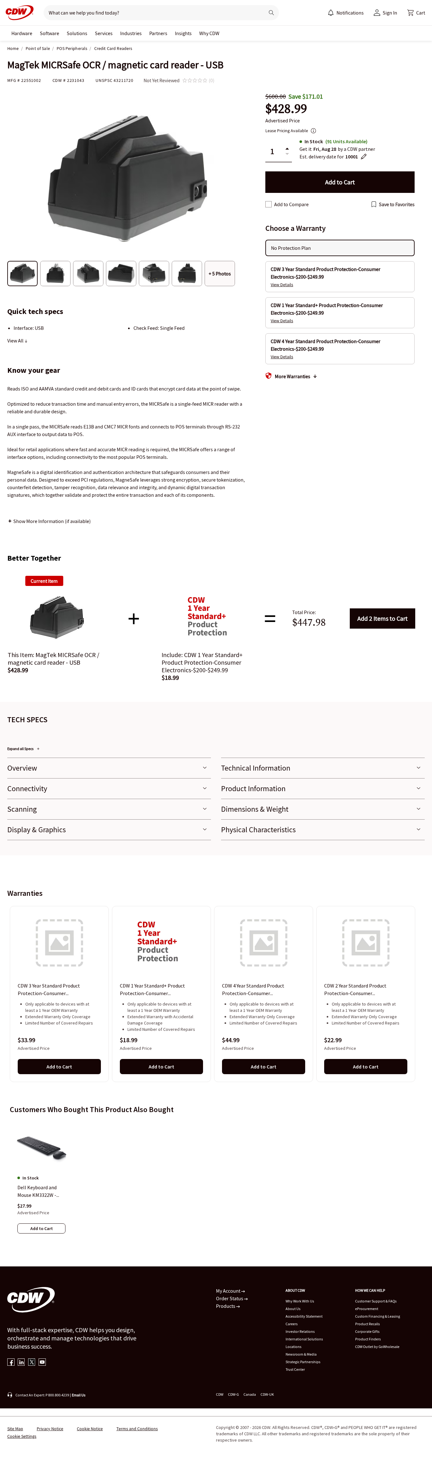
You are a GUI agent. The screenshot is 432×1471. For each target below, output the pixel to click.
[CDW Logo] (18, 12)
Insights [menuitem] (183, 33)
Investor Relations (300, 1331)
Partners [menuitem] (158, 33)
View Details (282, 284)
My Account (228, 1291)
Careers (292, 1323)
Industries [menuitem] (131, 33)
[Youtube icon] (42, 1362)
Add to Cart (382, 618)
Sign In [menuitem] (390, 12)
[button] (416, 12)
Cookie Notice (90, 1428)
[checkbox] (268, 204)
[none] (22, 33)
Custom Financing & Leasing (377, 1316)
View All (15, 340)
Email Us (78, 1395)
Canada (250, 1394)
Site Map (15, 1428)
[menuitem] (331, 12)
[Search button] (271, 13)
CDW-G (233, 1394)
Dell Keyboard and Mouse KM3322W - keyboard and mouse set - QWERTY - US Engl (39, 1191)
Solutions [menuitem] (77, 33)
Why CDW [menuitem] (209, 33)
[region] (216, 993)
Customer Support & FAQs (376, 1301)
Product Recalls (367, 1323)
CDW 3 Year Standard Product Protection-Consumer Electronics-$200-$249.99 (49, 990)
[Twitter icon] (31, 1362)
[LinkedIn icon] (21, 1362)
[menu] (345, 12)
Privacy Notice (50, 1428)
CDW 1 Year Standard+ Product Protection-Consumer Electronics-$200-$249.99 (152, 990)
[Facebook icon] (11, 1362)
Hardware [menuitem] (21, 33)
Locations (293, 1346)
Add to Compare (291, 204)
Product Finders (368, 1339)
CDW (219, 1394)
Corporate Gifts (367, 1331)
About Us (293, 1308)
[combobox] (152, 12)
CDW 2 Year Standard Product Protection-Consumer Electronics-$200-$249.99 (355, 990)
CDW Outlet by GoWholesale (377, 1346)
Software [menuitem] (49, 33)
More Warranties (292, 376)
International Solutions (304, 1339)
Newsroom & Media (301, 1354)
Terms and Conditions (137, 1428)
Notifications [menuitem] (350, 12)
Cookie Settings (21, 1436)
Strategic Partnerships (303, 1361)
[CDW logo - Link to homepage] (18, 12)
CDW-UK (267, 1394)
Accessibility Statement (304, 1316)
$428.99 (286, 109)
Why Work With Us (300, 1301)
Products (226, 1306)
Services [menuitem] (104, 33)
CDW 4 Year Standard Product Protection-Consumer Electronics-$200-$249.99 (253, 990)
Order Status (230, 1298)
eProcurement (366, 1308)
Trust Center (295, 1369)
